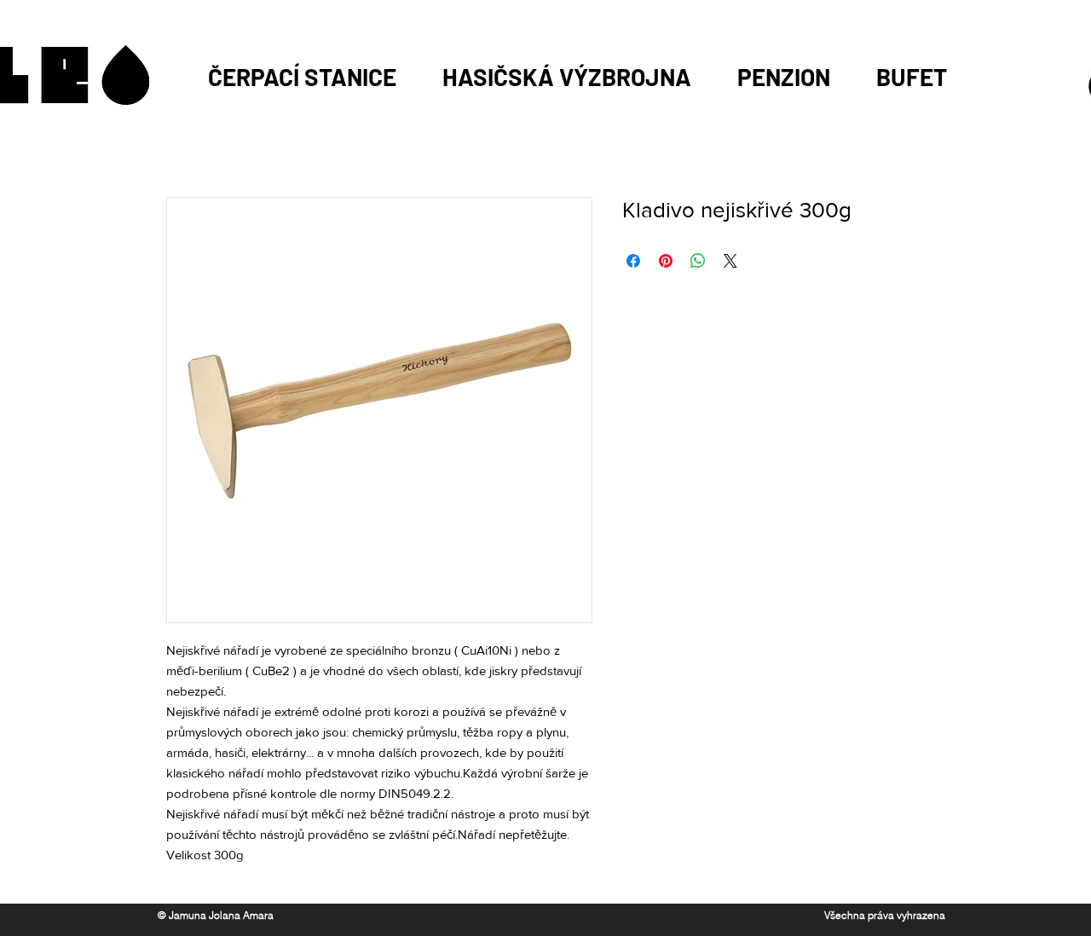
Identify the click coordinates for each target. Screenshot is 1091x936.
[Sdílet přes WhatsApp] (698, 261)
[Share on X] (730, 261)
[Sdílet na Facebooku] (633, 261)
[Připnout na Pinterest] (665, 261)
